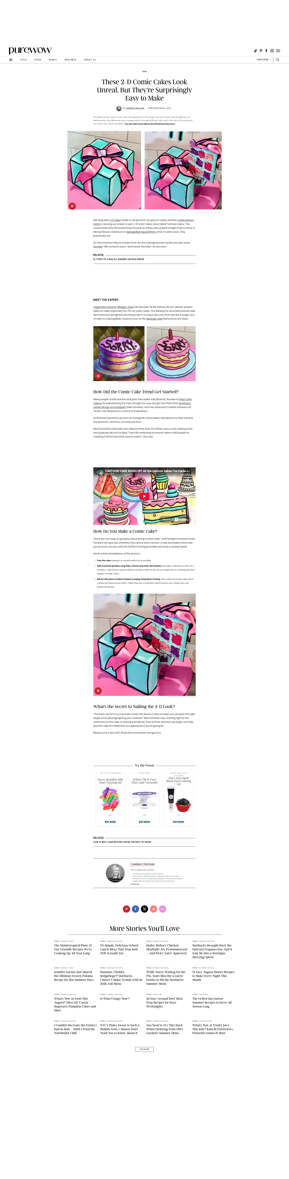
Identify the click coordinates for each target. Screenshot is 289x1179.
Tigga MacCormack (105, 307)
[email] (5, 71)
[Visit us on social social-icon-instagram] (272, 51)
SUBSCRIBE (263, 60)
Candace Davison (135, 108)
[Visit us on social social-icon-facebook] (266, 50)
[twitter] (144, 909)
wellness (71, 60)
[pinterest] (72, 206)
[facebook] (135, 909)
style (23, 60)
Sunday (97, 246)
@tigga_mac (125, 307)
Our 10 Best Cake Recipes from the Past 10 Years (122, 842)
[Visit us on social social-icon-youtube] (278, 51)
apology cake (154, 319)
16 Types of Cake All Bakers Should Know (118, 259)
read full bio (135, 884)
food (37, 60)
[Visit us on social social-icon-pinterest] (261, 50)
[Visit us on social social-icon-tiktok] (255, 50)
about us (90, 60)
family (53, 60)
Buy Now (110, 822)
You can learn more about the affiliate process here (150, 124)
